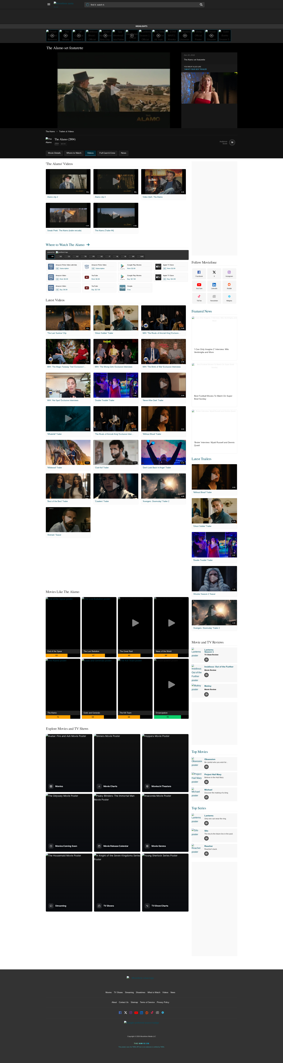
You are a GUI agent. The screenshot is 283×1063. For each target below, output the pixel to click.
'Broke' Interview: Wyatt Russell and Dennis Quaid (214, 444)
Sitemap (134, 1002)
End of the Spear (54, 651)
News (173, 992)
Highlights (141, 26)
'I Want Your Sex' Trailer (195, 69)
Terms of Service (147, 1002)
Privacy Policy (163, 1002)
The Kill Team (125, 713)
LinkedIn (214, 288)
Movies (109, 992)
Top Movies (200, 751)
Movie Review (210, 670)
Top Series (199, 808)
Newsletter (214, 301)
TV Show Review (211, 655)
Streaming (129, 992)
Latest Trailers (201, 458)
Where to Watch (65, 244)
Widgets (229, 301)
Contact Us (124, 1002)
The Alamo (50, 131)
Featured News (202, 311)
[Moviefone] (65, 4)
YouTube (199, 288)
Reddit (229, 288)
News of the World (163, 651)
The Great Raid (126, 651)
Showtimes (140, 992)
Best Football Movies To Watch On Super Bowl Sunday (213, 397)
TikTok (199, 301)
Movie (63, 144)
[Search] (201, 4)
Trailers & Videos (66, 131)
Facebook (199, 276)
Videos (165, 992)
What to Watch (154, 992)
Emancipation (161, 713)
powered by (51, 252)
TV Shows (118, 992)
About (114, 1002)
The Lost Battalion (91, 651)
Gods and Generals (92, 713)
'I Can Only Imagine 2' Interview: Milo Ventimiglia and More (211, 350)
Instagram (229, 276)
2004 (57, 143)
